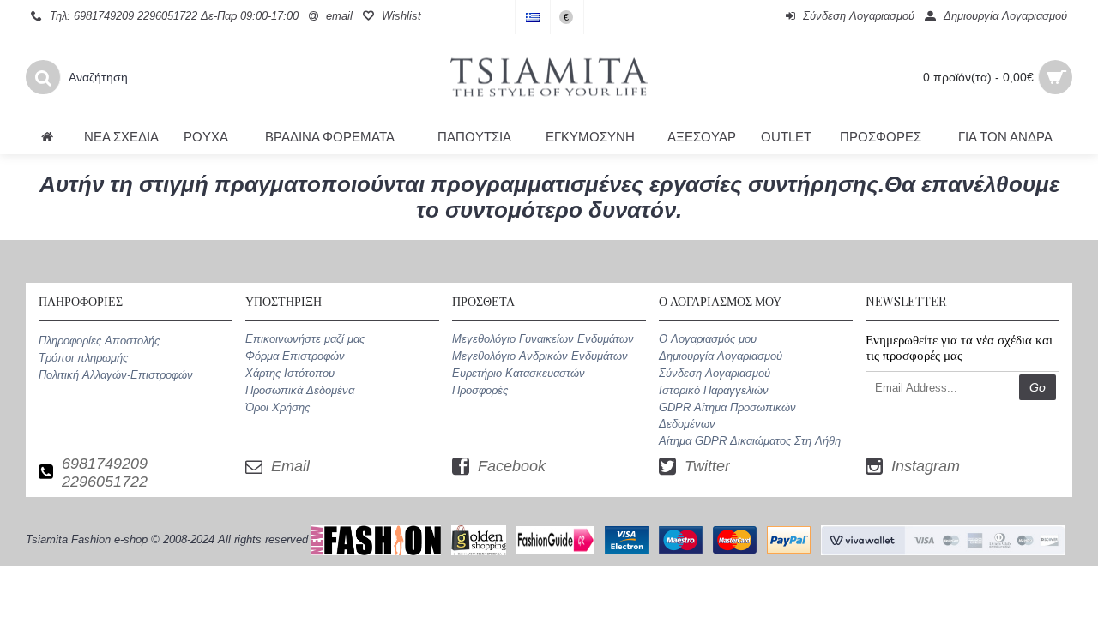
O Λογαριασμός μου (708, 338)
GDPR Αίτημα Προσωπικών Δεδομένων (727, 415)
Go (1037, 387)
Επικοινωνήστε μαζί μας (305, 338)
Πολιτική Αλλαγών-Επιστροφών (116, 374)
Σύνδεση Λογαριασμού (714, 373)
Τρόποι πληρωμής (83, 357)
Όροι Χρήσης (277, 407)
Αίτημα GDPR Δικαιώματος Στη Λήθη (750, 440)
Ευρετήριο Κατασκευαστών (518, 373)
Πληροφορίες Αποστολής (99, 340)
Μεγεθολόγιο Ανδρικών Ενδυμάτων (540, 356)
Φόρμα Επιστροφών (295, 356)
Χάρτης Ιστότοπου (290, 373)
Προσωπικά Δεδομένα (299, 390)
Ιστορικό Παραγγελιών (714, 390)
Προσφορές (480, 390)
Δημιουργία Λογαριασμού (720, 356)
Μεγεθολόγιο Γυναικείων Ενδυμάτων (543, 338)
